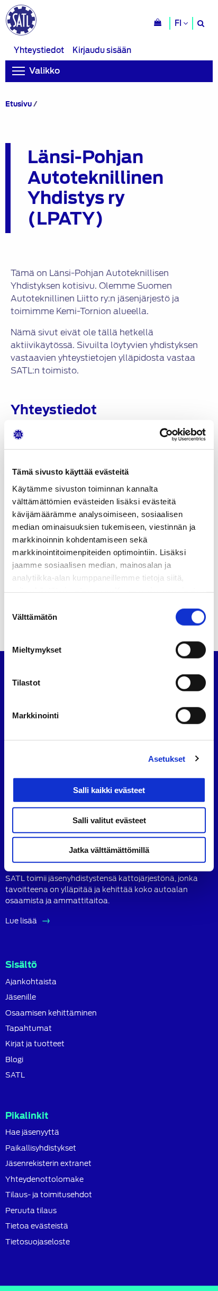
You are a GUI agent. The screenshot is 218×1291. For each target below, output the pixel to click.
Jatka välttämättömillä (109, 849)
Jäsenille (20, 997)
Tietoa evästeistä (36, 1226)
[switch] (191, 650)
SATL (15, 1075)
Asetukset (167, 758)
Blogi (14, 1060)
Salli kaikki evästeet (109, 790)
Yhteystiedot (39, 50)
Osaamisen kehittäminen (51, 1013)
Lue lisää (21, 920)
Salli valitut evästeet (109, 819)
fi (179, 23)
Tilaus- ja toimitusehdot (48, 1195)
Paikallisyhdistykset (40, 1148)
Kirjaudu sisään (101, 50)
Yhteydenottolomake (44, 1179)
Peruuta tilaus (31, 1211)
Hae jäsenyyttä (32, 1132)
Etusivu (18, 104)
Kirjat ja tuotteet (35, 1044)
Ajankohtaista (31, 982)
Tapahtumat (28, 1028)
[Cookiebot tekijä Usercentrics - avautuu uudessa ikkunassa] (159, 434)
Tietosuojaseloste (37, 1242)
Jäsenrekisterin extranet (48, 1164)
